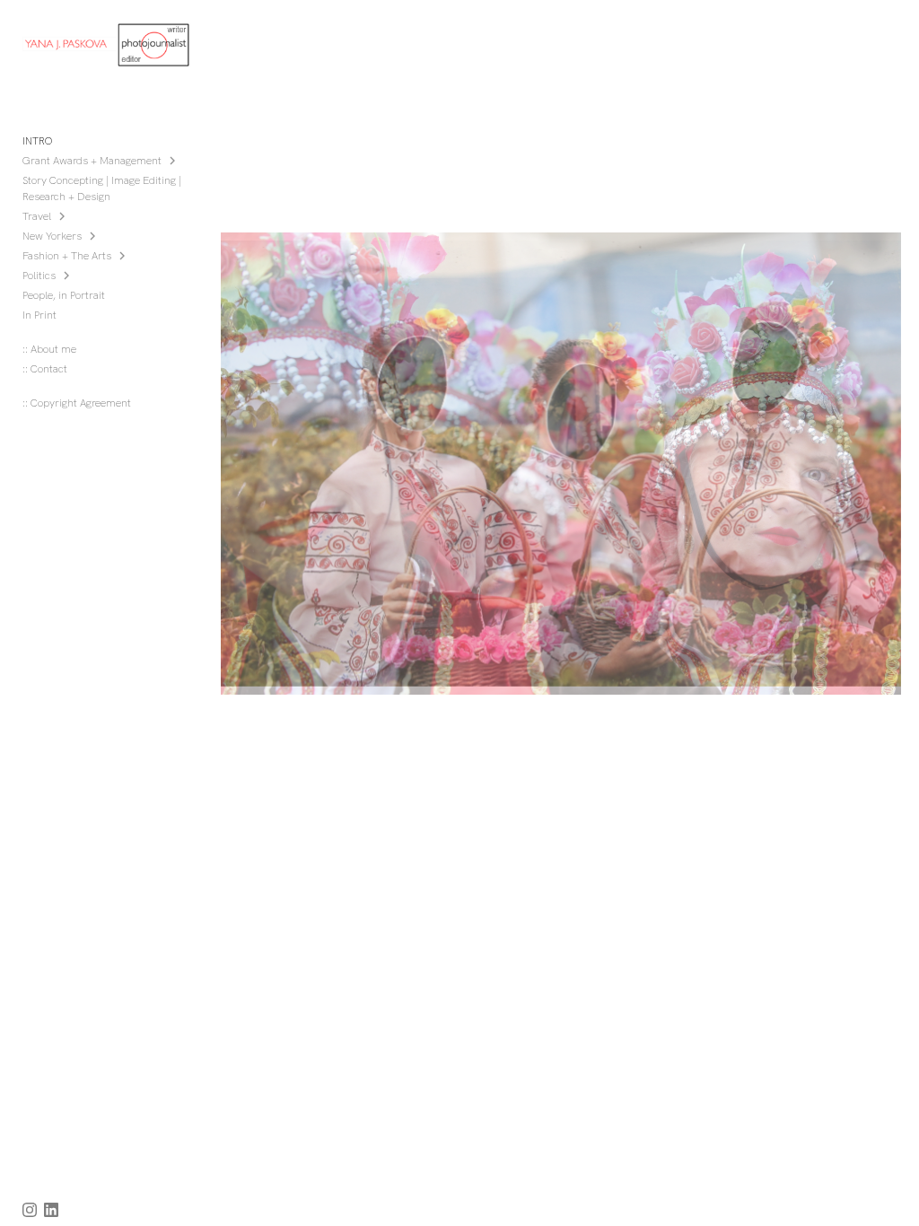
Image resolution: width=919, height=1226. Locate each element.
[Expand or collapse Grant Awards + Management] (173, 160)
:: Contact (44, 369)
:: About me (49, 349)
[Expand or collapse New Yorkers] (93, 236)
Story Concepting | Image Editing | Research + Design (101, 188)
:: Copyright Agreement (76, 403)
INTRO (37, 141)
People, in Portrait (63, 295)
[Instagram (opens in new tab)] (29, 1210)
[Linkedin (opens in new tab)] (51, 1210)
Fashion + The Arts (66, 256)
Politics (39, 275)
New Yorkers (52, 236)
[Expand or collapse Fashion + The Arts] (123, 256)
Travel (36, 216)
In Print (39, 315)
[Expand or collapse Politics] (67, 275)
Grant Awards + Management (92, 160)
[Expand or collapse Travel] (63, 216)
